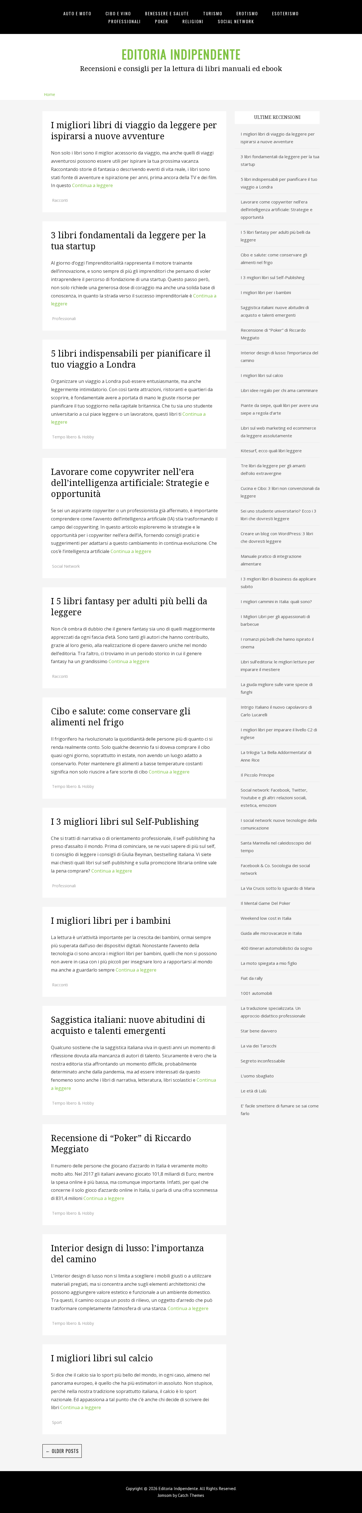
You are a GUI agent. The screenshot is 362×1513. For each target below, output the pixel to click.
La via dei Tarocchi (258, 1046)
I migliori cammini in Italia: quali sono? (276, 601)
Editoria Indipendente (181, 54)
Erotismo (247, 13)
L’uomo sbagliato (257, 1076)
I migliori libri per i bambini (111, 921)
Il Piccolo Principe (257, 775)
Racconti (60, 200)
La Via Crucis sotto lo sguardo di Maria (278, 888)
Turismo (212, 13)
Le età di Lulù (253, 1091)
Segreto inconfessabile (263, 1061)
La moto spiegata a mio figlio (269, 963)
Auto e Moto (77, 13)
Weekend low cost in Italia (266, 918)
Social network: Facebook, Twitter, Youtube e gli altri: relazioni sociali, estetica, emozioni (274, 797)
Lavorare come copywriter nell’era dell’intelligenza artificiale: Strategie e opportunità (130, 483)
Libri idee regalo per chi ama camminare (279, 390)
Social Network (236, 21)
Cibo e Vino (118, 13)
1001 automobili (256, 993)
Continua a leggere (92, 185)
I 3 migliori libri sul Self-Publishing (125, 822)
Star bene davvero (259, 1031)
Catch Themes (191, 1495)
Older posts (62, 1450)
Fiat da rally (252, 978)
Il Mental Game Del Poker (265, 903)
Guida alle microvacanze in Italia (271, 933)
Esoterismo (285, 13)
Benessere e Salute (167, 13)
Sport (57, 1422)
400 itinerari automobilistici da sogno (276, 948)
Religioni (193, 21)
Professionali (124, 21)
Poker (161, 21)
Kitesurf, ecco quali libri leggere (271, 450)
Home (49, 94)
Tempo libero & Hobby (73, 437)
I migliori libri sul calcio (103, 1358)
